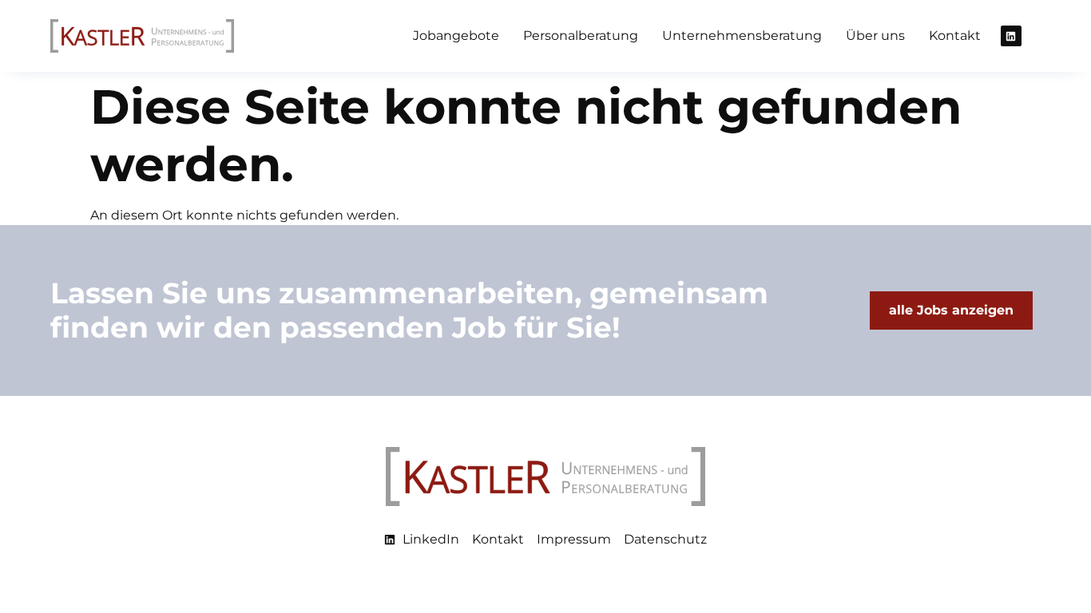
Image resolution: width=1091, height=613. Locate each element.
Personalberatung (580, 35)
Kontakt (955, 35)
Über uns (875, 35)
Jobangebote (456, 35)
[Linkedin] (1011, 36)
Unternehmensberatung (742, 35)
